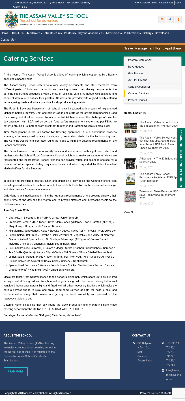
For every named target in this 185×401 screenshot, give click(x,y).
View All (128, 212)
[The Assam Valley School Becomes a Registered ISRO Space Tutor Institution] (130, 179)
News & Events (142, 2)
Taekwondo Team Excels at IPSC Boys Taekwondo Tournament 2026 (158, 195)
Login (178, 2)
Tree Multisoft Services (168, 393)
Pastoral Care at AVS (140, 60)
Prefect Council (137, 100)
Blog (154, 2)
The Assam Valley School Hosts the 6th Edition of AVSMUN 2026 (158, 124)
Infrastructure (52, 33)
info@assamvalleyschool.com (173, 375)
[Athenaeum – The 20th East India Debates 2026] (130, 163)
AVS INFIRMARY (138, 80)
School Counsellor (139, 86)
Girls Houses (135, 73)
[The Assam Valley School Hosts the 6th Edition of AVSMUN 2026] (130, 127)
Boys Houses (136, 66)
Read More (15, 371)
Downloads (162, 33)
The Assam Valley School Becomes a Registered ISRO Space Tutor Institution (160, 177)
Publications (132, 33)
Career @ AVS (166, 2)
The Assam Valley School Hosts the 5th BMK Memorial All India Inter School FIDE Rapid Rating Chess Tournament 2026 (158, 143)
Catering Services (138, 93)
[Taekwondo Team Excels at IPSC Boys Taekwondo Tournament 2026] (130, 196)
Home (4, 33)
